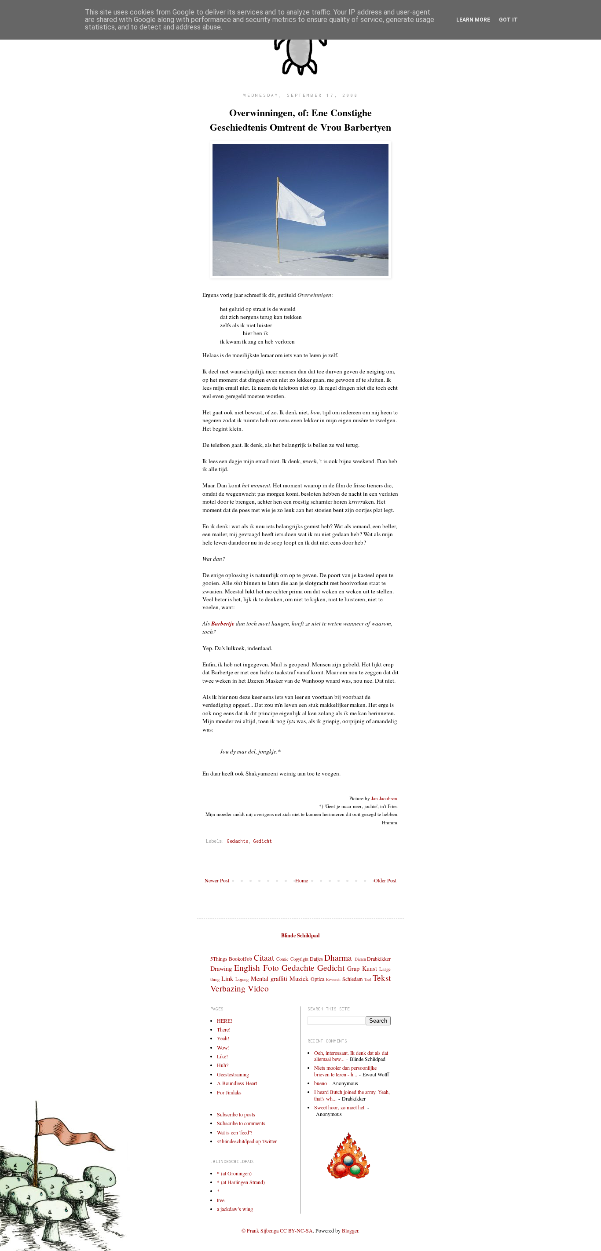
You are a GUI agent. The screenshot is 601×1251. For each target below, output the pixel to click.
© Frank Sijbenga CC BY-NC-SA (277, 1230)
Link (227, 978)
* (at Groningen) (234, 1173)
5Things (218, 958)
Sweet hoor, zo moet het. (340, 1107)
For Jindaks (229, 1092)
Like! (222, 1056)
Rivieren (333, 979)
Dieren (360, 959)
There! (224, 1029)
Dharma (338, 957)
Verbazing (228, 988)
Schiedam (352, 978)
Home (301, 880)
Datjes (316, 958)
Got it (508, 20)
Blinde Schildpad (300, 935)
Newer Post (217, 880)
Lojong (242, 979)
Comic (282, 959)
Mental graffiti (269, 978)
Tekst (382, 977)
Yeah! (223, 1038)
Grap (353, 968)
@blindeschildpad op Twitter (247, 1141)
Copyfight (299, 959)
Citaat (264, 957)
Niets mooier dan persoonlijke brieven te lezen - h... (345, 1070)
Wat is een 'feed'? (234, 1132)
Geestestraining (233, 1074)
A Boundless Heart (237, 1082)
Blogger (350, 1230)
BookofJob (240, 958)
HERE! (224, 1020)
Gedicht (262, 841)
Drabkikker (379, 958)
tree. (221, 1199)
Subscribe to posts (236, 1114)
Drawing (221, 968)
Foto (271, 967)
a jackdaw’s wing (235, 1208)
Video (258, 988)
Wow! (223, 1047)
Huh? (222, 1064)
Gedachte (237, 841)
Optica (317, 978)
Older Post (385, 880)
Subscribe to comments (241, 1123)
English (247, 967)
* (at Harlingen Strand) (241, 1181)
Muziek (299, 978)
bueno (320, 1082)
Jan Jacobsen (384, 798)
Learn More (473, 20)
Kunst (369, 968)
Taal (367, 979)
